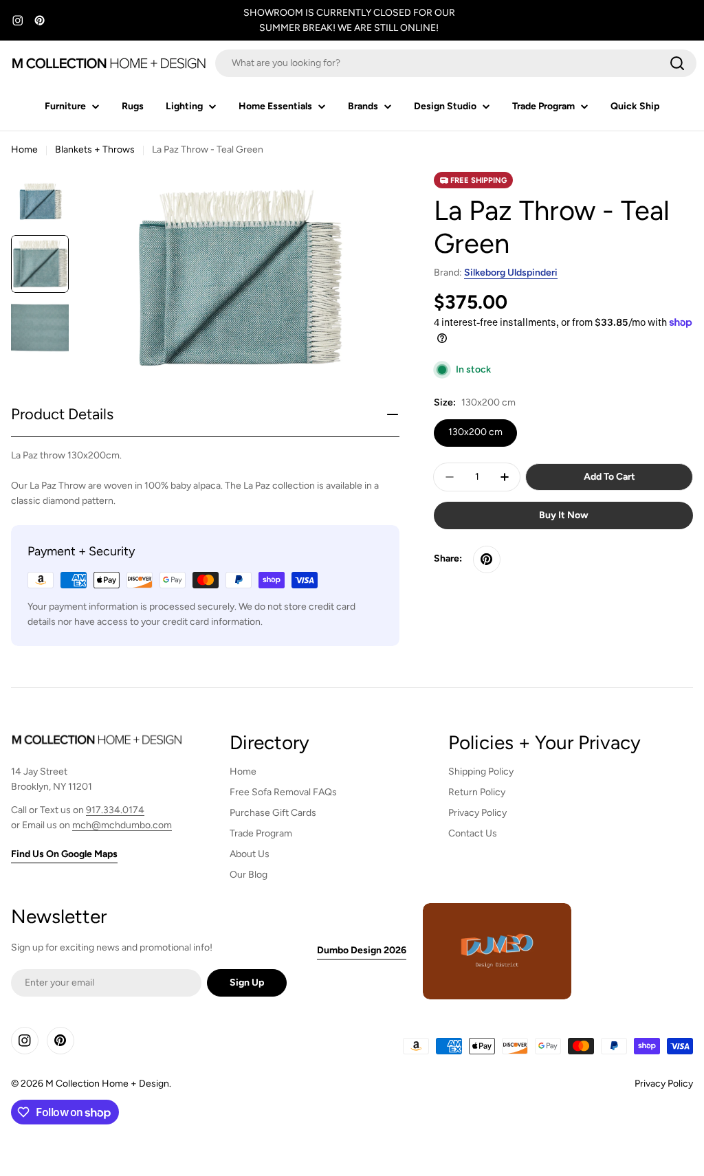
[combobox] (455, 63)
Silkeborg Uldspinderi (511, 272)
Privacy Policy (664, 1083)
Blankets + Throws (95, 149)
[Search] (677, 63)
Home (24, 149)
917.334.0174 (115, 810)
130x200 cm (475, 432)
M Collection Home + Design (107, 1083)
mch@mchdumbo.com (122, 825)
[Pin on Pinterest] (486, 559)
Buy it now (563, 515)
